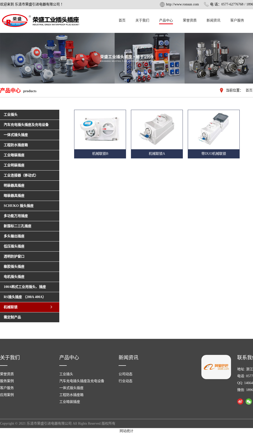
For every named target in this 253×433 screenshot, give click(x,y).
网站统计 (126, 431)
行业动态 (125, 381)
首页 (122, 20)
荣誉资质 (190, 20)
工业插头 (66, 374)
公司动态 (125, 374)
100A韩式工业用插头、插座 (25, 287)
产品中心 (166, 20)
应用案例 (7, 395)
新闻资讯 (213, 20)
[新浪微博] (240, 401)
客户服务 (237, 20)
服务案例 (7, 381)
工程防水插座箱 (71, 395)
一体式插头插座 (71, 388)
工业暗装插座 (69, 402)
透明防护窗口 (14, 256)
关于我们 (142, 20)
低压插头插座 (14, 246)
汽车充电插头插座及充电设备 (81, 381)
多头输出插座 (14, 236)
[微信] (249, 401)
